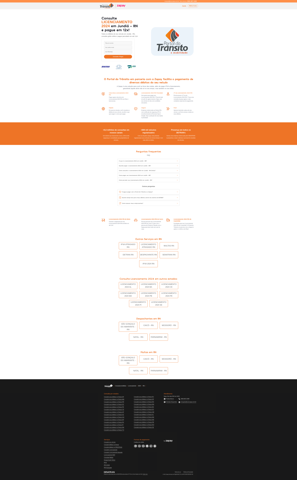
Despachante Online (109, 460)
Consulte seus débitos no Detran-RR (114, 427)
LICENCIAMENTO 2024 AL (128, 285)
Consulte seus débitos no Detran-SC (114, 404)
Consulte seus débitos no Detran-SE (144, 427)
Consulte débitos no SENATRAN (113, 447)
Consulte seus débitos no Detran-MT (114, 420)
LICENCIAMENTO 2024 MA (128, 294)
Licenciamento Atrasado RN (148, 245)
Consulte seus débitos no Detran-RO (144, 425)
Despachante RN (148, 255)
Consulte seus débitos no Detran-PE (114, 407)
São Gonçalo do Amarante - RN (128, 327)
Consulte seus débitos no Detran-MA (144, 417)
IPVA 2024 (107, 465)
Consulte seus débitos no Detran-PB (144, 422)
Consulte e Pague (118, 56)
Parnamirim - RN (159, 337)
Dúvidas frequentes (171, 402)
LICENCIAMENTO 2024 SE (158, 303)
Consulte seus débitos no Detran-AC (114, 414)
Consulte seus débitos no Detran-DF (114, 397)
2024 (139, 386)
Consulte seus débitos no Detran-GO (114, 417)
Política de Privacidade (188, 471)
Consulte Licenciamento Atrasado (113, 452)
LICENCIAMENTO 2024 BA (148, 285)
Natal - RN (138, 337)
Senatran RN (168, 255)
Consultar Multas (108, 457)
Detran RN (128, 255)
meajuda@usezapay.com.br (188, 402)
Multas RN (169, 246)
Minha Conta (193, 5)
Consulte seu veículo (109, 442)
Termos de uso (178, 471)
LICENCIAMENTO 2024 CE (169, 285)
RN (144, 386)
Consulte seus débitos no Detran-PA (114, 422)
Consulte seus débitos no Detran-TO (114, 430)
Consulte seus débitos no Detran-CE (114, 409)
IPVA (105, 462)
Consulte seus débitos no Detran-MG (114, 399)
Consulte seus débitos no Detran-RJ (144, 396)
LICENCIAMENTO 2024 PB (148, 294)
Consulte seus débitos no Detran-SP (144, 399)
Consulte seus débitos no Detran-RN (144, 404)
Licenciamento (132, 386)
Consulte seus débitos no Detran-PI (113, 425)
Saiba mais (145, 474)
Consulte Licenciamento (110, 450)
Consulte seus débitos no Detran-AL (144, 414)
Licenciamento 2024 (109, 455)
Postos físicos (170, 398)
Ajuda (184, 6)
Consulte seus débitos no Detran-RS (144, 402)
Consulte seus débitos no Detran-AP (114, 412)
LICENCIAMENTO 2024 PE (169, 294)
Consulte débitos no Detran (111, 444)
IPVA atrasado (108, 467)
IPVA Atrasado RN (128, 245)
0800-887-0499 (185, 398)
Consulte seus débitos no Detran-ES (144, 409)
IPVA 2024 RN (148, 264)
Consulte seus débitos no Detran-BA (144, 407)
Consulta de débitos (120, 386)
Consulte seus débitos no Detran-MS (144, 419)
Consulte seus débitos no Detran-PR (114, 402)
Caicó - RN (148, 325)
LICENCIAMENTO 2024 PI (138, 303)
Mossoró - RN (169, 325)
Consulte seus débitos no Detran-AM (144, 412)
